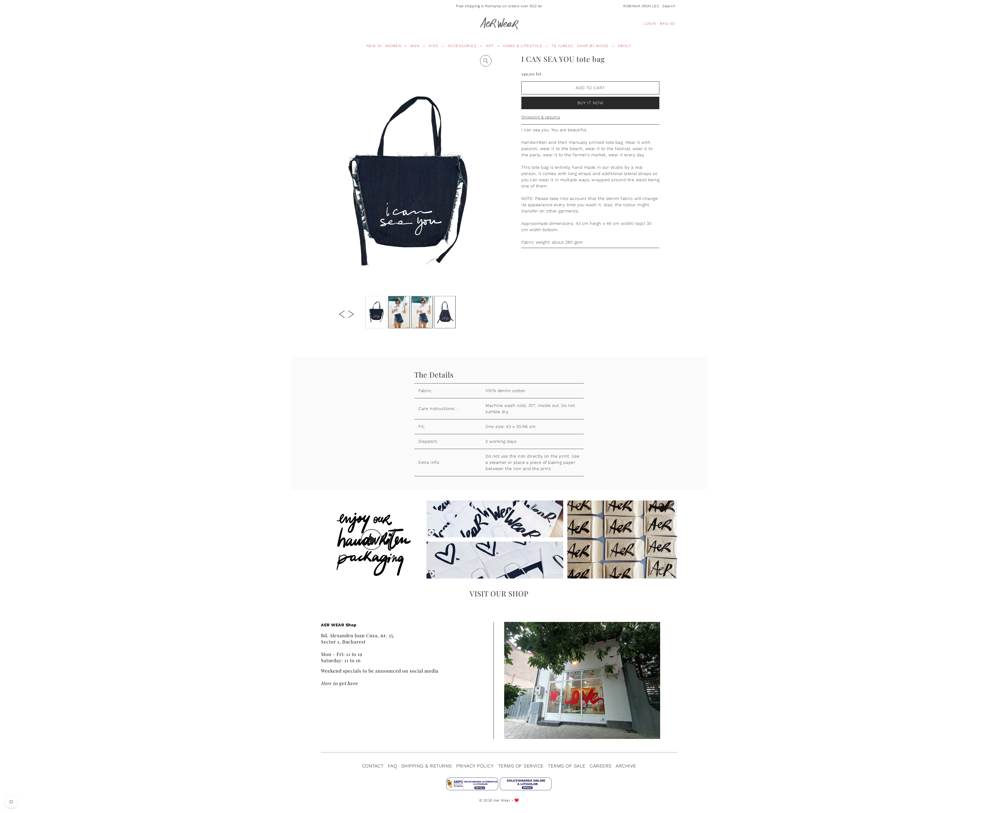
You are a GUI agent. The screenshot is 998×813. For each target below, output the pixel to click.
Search (668, 6)
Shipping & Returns (426, 766)
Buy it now (590, 102)
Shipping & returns (540, 117)
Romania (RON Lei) (641, 6)
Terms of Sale (567, 766)
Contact (373, 766)
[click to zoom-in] (485, 61)
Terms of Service (521, 766)
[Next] (351, 314)
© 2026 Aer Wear (494, 800)
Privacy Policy (475, 766)
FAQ (392, 766)
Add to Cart (590, 87)
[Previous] (342, 314)
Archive (626, 766)
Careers (601, 766)
